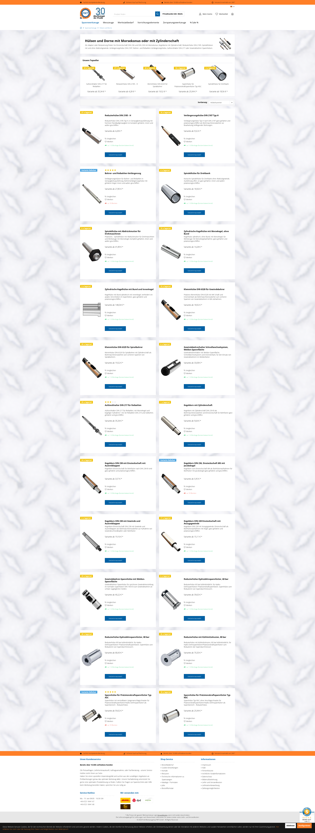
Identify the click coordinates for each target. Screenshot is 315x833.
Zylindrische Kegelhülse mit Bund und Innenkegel (129, 289)
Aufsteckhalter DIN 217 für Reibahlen (96, 85)
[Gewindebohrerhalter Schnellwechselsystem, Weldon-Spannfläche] (170, 367)
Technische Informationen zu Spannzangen (173, 778)
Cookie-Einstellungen (170, 767)
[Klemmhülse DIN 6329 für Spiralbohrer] (157, 73)
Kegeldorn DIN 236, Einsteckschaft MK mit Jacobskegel (204, 464)
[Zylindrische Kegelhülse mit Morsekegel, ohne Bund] (170, 252)
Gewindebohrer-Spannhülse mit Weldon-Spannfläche (125, 580)
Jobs (163, 785)
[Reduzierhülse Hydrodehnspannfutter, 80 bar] (91, 657)
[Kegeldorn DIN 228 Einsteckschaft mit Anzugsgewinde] (170, 541)
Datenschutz (207, 776)
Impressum (206, 765)
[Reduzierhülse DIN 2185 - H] (127, 73)
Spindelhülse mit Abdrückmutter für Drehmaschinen (123, 232)
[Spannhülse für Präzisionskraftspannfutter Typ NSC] (188, 73)
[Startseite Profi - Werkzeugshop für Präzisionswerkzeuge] (81, 28)
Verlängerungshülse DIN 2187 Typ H (201, 115)
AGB (203, 767)
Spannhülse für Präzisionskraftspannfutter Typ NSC (187, 85)
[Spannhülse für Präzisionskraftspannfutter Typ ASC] (91, 715)
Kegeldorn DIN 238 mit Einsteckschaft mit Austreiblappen (125, 464)
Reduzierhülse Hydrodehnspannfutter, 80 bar (127, 637)
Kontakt (165, 770)
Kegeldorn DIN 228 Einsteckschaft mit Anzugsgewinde (202, 522)
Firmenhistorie (207, 770)
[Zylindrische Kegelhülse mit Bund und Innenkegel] (91, 310)
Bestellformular (167, 788)
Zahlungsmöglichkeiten (211, 788)
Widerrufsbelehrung (209, 779)
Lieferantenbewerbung (211, 785)
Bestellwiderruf (167, 765)
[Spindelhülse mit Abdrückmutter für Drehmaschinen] (91, 252)
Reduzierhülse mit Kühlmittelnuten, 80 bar (205, 637)
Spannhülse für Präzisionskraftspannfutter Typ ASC (128, 696)
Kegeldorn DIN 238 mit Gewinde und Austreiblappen (122, 522)
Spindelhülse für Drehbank (218, 84)
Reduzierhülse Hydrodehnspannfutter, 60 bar (206, 579)
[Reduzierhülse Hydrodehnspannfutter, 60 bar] (170, 599)
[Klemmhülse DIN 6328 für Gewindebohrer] (170, 310)
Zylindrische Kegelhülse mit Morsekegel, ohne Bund (206, 232)
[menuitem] (232, 13)
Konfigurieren (304, 825)
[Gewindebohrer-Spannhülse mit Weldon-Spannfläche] (91, 599)
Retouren (165, 773)
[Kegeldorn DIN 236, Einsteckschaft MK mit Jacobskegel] (170, 483)
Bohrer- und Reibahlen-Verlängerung (123, 173)
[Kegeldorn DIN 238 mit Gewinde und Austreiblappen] (91, 541)
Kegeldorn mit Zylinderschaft (198, 405)
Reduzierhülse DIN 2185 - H (127, 84)
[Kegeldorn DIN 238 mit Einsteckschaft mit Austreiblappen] (91, 483)
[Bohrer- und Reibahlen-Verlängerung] (91, 194)
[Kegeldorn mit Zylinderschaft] (170, 425)
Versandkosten (162, 815)
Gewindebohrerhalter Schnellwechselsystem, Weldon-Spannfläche (206, 348)
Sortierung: (202, 102)
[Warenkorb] (232, 13)
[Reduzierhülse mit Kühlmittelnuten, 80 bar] (170, 657)
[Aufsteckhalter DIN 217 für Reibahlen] (97, 73)
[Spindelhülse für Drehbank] (218, 73)
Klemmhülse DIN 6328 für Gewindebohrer (204, 289)
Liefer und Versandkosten (212, 782)
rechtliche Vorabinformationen (213, 773)
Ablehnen (290, 825)
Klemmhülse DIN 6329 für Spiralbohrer (157, 85)
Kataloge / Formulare (170, 782)
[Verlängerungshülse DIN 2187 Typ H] (170, 136)
